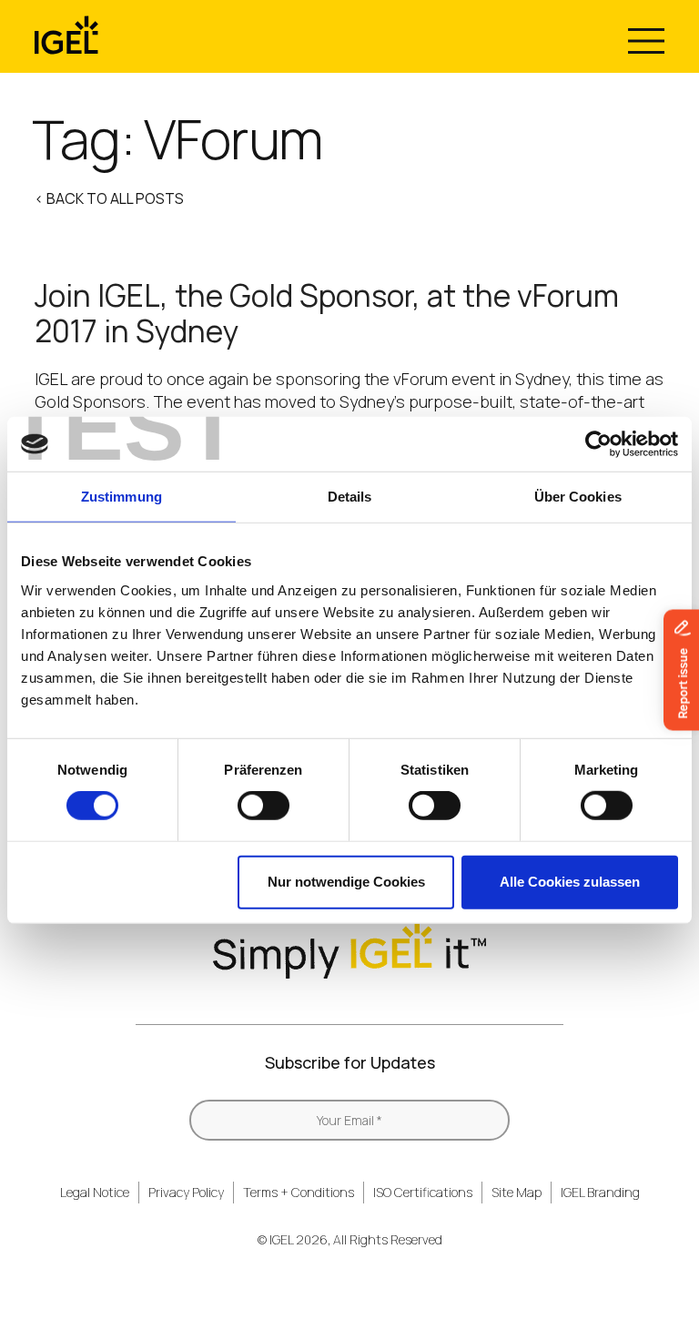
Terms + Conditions (298, 1192)
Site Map (516, 1192)
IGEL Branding (600, 1192)
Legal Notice (94, 1192)
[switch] (263, 805)
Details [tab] (350, 496)
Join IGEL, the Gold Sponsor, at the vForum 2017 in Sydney (327, 313)
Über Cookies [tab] (578, 496)
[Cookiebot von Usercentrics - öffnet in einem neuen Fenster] (598, 444)
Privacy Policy (186, 1192)
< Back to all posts (109, 198)
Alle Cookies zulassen (570, 881)
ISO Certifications (422, 1192)
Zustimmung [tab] (121, 496)
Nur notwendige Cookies (346, 881)
